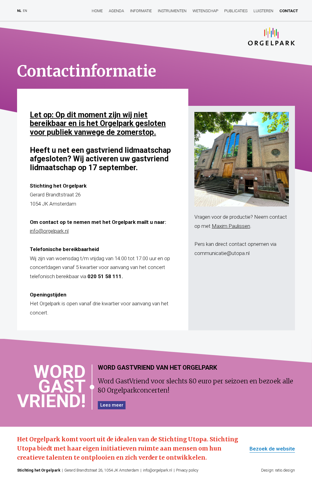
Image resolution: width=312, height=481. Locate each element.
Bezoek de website (272, 449)
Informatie (141, 11)
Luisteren (263, 11)
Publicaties (235, 11)
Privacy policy (187, 470)
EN (25, 11)
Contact (288, 11)
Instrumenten (172, 11)
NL (19, 11)
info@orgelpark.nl (49, 231)
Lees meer (111, 405)
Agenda (116, 11)
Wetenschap (205, 11)
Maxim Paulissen (231, 226)
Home (97, 11)
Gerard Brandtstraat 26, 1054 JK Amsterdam (101, 470)
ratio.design (285, 470)
